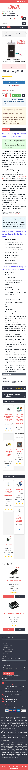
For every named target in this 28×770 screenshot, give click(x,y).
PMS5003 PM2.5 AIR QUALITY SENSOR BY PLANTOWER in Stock (14, 101)
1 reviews (12, 78)
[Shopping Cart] (22, 1)
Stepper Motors (14, 213)
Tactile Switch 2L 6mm (8, 545)
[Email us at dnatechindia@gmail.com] (2, 15)
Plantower (12, 744)
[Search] (24, 23)
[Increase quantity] (10, 95)
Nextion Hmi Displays (16, 746)
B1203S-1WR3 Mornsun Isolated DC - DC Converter (14, 614)
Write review (19, 437)
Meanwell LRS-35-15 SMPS (19, 450)
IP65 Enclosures (14, 751)
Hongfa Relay (12, 743)
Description (6, 129)
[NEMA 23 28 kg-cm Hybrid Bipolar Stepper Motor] (14, 51)
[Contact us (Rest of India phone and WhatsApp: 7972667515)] (3, 11)
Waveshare (19, 744)
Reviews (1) (9, 388)
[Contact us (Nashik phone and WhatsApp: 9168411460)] (3, 13)
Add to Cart (17, 95)
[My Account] (18, 1)
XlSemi (7, 746)
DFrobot (7, 744)
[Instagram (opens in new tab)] (25, 27)
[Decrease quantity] (6, 95)
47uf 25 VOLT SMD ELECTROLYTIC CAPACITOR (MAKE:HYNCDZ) (19, 518)
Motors (10, 32)
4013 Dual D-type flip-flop (14, 580)
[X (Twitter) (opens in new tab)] (22, 27)
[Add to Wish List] (23, 95)
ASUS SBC (19, 743)
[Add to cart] (8, 596)
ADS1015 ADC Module (19, 490)
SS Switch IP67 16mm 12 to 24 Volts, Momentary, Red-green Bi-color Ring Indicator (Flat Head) (19, 420)
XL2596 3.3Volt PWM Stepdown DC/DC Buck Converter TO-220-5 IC (8, 417)
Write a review (6, 78)
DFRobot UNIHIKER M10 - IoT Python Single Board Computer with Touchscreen (8, 493)
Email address (7, 665)
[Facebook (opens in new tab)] (20, 27)
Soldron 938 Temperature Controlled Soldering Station (8, 452)
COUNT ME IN (8, 673)
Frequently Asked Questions (11, 395)
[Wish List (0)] (20, 1)
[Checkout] (24, 1)
